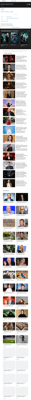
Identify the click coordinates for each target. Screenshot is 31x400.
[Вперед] (29, 31)
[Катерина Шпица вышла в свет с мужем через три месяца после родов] (9, 290)
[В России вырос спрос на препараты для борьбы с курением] (22, 354)
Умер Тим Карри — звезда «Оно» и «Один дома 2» (21, 66)
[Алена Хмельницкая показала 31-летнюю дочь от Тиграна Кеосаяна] (22, 341)
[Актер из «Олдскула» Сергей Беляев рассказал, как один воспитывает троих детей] (22, 277)
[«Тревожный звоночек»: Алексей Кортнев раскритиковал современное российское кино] (22, 238)
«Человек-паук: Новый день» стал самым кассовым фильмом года (21, 57)
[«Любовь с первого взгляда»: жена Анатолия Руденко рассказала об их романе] (9, 380)
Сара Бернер (16, 18)
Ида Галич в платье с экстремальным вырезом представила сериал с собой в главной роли (21, 182)
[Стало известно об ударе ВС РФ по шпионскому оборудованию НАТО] (22, 302)
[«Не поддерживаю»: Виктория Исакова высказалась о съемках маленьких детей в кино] (22, 290)
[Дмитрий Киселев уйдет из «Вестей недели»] (9, 212)
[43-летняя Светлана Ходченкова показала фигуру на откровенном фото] (22, 264)
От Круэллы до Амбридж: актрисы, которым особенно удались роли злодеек (21, 173)
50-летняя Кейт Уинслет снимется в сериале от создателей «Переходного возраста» (21, 93)
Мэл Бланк (8, 18)
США (7, 19)
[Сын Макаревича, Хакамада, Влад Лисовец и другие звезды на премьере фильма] (22, 199)
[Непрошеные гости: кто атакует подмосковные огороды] (9, 328)
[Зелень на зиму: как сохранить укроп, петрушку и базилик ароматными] (9, 238)
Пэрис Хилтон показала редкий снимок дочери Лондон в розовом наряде (21, 102)
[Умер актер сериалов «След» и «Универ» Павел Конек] (9, 367)
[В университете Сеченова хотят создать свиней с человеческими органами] (22, 328)
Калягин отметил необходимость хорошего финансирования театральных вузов (21, 111)
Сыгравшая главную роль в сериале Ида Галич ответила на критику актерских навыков (21, 75)
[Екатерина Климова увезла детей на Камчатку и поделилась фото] (22, 315)
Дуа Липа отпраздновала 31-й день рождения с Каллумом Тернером (22, 146)
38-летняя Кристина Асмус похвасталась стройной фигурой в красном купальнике (21, 119)
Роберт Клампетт (9, 16)
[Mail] (2, 1)
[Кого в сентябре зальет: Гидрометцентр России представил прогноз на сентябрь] (9, 341)
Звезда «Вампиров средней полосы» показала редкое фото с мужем (21, 128)
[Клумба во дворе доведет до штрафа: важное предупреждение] (9, 354)
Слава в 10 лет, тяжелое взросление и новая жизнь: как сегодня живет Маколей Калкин (21, 164)
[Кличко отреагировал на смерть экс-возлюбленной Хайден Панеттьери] (9, 302)
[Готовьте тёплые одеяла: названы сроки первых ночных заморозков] (9, 251)
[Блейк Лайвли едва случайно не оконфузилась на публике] (22, 393)
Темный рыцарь (13, 44)
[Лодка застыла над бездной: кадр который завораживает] (9, 393)
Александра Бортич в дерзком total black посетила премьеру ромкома (21, 155)
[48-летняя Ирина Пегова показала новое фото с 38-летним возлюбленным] (9, 277)
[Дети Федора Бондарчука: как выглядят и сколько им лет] (22, 212)
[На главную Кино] (4, 1)
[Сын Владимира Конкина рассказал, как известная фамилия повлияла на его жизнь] (9, 264)
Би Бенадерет (12, 18)
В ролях (2, 18)
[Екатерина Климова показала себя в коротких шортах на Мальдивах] (22, 367)
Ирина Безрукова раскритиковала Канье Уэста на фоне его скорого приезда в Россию (21, 137)
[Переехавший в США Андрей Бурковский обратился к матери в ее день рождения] (9, 199)
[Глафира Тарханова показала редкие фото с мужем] (22, 380)
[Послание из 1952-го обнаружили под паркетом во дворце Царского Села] (9, 225)
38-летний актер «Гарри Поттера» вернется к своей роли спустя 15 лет (21, 84)
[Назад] (27, 31)
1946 (1, 10)
